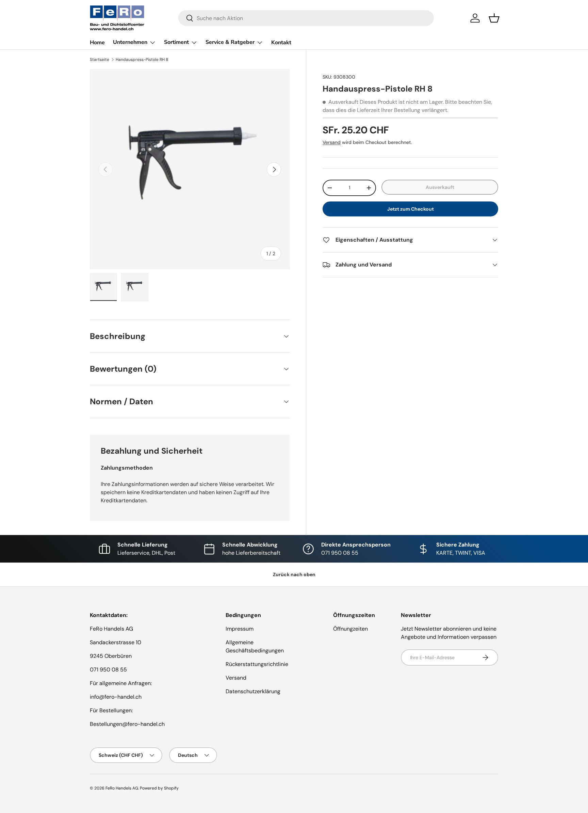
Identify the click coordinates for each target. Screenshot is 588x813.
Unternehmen (130, 42)
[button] (494, 18)
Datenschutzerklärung (253, 691)
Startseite (99, 60)
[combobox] (306, 18)
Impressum (240, 628)
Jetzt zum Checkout (410, 209)
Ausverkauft (440, 187)
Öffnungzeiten (350, 628)
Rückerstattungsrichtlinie (257, 664)
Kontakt (281, 42)
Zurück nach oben (294, 574)
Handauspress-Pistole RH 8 (142, 60)
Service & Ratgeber (230, 42)
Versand (332, 142)
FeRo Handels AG (121, 788)
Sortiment (176, 42)
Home (97, 42)
